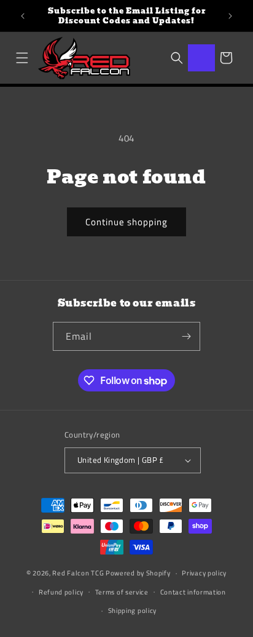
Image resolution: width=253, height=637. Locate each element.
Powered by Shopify (138, 573)
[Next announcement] (230, 16)
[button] (22, 58)
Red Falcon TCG (78, 573)
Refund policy (61, 592)
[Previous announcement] (22, 16)
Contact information (193, 592)
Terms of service (122, 592)
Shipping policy (132, 610)
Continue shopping (126, 222)
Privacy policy (204, 573)
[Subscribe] (186, 336)
